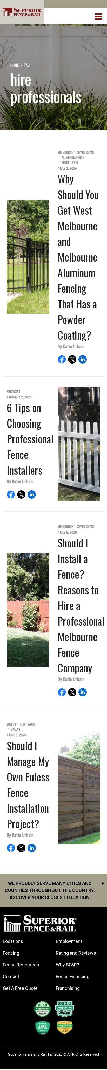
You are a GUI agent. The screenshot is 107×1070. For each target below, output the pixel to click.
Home (14, 65)
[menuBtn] (99, 16)
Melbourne (65, 152)
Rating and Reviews (76, 953)
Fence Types (70, 162)
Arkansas (13, 391)
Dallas (15, 729)
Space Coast (86, 152)
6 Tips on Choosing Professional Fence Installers (30, 439)
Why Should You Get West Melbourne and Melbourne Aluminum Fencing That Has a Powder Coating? (78, 257)
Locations (13, 941)
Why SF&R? (67, 964)
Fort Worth (28, 724)
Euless (11, 724)
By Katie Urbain (71, 346)
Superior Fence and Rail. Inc (30, 1054)
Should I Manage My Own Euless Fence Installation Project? (28, 784)
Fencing (11, 953)
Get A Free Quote (20, 988)
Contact (11, 976)
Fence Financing (72, 976)
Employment (69, 941)
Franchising (68, 988)
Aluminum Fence (73, 157)
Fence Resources (21, 964)
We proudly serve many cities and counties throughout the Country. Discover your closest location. (54, 890)
